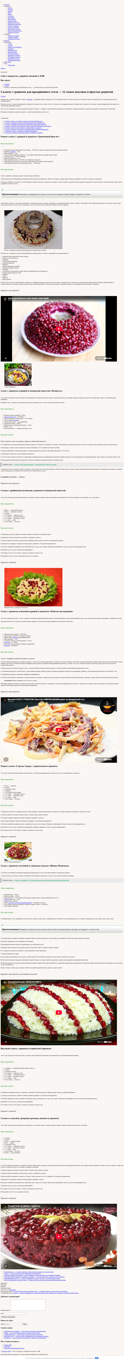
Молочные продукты (14, 24)
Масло (10, 14)
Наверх (3, 68)
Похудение (7, 62)
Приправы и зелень (14, 29)
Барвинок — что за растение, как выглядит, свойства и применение (25, 1338)
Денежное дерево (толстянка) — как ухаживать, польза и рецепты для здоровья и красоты (32, 1275)
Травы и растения (13, 35)
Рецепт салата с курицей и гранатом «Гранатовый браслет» (23, 121)
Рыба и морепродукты (15, 31)
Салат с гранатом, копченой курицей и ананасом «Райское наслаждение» (27, 126)
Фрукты (10, 9)
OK (97, 1358)
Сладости (11, 16)
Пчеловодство (12, 21)
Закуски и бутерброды (15, 47)
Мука (9, 13)
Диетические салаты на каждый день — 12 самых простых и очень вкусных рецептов (40, 1291)
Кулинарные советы (14, 60)
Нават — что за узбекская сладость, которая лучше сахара (22, 1333)
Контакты (7, 1346)
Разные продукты (13, 32)
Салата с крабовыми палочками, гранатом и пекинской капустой (25, 124)
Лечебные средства (14, 39)
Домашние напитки (14, 57)
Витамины (11, 17)
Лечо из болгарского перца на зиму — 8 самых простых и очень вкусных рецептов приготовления (35, 1280)
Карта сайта (8, 1345)
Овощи (10, 11)
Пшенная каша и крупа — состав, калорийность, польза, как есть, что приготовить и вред (32, 1278)
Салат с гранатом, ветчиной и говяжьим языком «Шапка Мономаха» (26, 129)
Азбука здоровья (13, 37)
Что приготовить (13, 53)
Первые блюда (12, 50)
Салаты (10, 45)
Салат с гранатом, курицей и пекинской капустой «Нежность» (24, 123)
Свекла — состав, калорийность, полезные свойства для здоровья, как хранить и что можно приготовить (46, 1293)
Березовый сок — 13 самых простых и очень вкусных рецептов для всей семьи (28, 1272)
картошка (13, 151)
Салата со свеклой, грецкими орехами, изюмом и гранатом (23, 132)
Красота (6, 40)
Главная (6, 4)
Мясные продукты (13, 22)
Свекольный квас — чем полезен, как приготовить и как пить (23, 1334)
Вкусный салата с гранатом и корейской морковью (20, 131)
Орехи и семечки (13, 26)
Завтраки (11, 49)
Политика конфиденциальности (14, 1348)
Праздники (11, 65)
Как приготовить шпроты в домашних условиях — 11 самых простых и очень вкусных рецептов (34, 1277)
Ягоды (10, 8)
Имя (2, 1313)
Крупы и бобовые (13, 27)
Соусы (10, 44)
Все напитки (12, 19)
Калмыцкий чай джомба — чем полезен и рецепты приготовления (25, 1331)
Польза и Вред (4, 72)
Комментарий (5, 1310)
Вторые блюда (12, 52)
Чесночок (7, 642)
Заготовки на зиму (14, 58)
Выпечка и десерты (14, 55)
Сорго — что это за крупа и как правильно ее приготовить (22, 1273)
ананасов (15, 637)
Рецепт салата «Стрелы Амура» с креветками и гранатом (22, 128)
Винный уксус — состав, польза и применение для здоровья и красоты (26, 1336)
